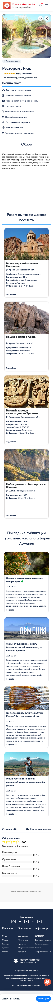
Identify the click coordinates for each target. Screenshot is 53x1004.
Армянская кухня (13, 61)
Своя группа (23, 940)
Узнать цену (43, 999)
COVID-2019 (39, 936)
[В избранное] (40, 18)
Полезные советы (42, 944)
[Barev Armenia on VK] (39, 921)
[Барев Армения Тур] (19, 5)
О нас (4, 936)
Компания (7, 928)
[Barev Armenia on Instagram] (33, 921)
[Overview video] (26, 189)
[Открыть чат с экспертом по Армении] (47, 982)
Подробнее (11, 610)
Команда (5, 944)
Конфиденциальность (43, 952)
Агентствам (23, 936)
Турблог (5, 948)
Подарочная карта (26, 948)
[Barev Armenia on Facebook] (13, 921)
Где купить (22, 952)
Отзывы (5, 940)
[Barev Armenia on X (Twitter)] (26, 921)
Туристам (22, 944)
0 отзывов (27, 73)
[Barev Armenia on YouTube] (20, 921)
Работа (5, 952)
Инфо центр (41, 928)
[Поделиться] (46, 18)
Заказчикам (24, 928)
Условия (38, 948)
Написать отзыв (40, 829)
